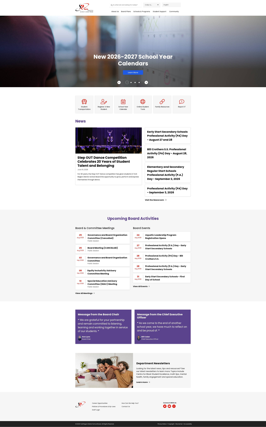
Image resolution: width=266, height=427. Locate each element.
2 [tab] (130, 82)
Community (174, 11)
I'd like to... (148, 5)
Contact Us (126, 406)
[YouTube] (169, 406)
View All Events (140, 286)
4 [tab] (139, 82)
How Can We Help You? (130, 403)
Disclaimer (179, 424)
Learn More (133, 72)
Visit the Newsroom (154, 200)
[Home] (83, 7)
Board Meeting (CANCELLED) (103, 247)
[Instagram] (174, 406)
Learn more (142, 382)
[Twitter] (164, 406)
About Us (115, 11)
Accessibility (188, 424)
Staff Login (96, 410)
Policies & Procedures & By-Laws (103, 406)
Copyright (171, 424)
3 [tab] (135, 82)
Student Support (159, 11)
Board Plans (126, 11)
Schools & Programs (141, 11)
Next (146, 83)
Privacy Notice (162, 424)
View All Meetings (83, 293)
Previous (119, 83)
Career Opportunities (99, 403)
